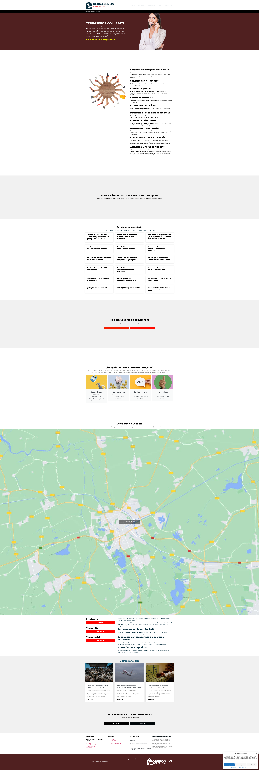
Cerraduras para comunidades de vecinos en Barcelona (128, 288)
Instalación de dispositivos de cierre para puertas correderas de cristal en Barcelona (159, 236)
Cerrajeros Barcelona (90, 11)
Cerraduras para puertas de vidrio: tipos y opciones (158, 686)
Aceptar (229, 765)
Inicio (133, 5)
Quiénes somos (151, 5)
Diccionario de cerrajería (91, 744)
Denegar (240, 765)
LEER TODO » (90, 699)
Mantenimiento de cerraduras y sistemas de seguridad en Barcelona (160, 288)
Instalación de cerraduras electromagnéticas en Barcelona (127, 269)
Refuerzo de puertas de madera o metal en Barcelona (99, 258)
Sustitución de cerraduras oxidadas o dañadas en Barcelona (127, 236)
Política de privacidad (116, 743)
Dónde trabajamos (90, 746)
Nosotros (113, 739)
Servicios (141, 5)
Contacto (168, 5)
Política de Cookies (233, 767)
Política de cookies (115, 742)
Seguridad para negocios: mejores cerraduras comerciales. (129, 686)
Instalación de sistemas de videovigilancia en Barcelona (159, 258)
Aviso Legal (249, 767)
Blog (160, 5)
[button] (256, 753)
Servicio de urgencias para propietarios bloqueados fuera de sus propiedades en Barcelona (98, 237)
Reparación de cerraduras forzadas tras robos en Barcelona (157, 248)
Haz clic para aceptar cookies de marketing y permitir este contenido (129, 522)
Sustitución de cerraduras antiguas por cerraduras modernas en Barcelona (127, 259)
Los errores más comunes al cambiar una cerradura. (97, 686)
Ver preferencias (252, 765)
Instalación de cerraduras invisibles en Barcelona (127, 247)
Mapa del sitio (89, 743)
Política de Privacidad (242, 767)
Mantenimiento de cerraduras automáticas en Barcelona (98, 247)
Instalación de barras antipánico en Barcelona (126, 279)
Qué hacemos (89, 747)
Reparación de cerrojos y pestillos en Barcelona (157, 268)
